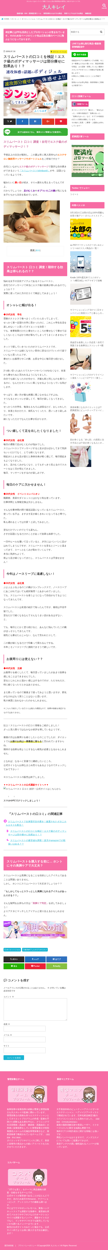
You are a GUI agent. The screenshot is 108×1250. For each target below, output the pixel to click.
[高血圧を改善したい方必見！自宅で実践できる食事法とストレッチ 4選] (80, 359)
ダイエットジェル (13, 950)
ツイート (74, 194)
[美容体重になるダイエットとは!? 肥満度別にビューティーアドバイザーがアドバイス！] (80, 423)
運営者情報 (9, 1246)
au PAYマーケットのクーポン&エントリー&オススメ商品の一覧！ (87, 246)
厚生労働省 (16, 1138)
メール (8, 1035)
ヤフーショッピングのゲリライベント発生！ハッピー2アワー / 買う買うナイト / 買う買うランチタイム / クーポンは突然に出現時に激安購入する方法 (87, 376)
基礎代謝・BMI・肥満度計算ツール (29, 13)
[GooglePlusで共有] (48, 121)
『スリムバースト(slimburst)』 (34, 170)
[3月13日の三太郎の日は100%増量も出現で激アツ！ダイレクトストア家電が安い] (80, 229)
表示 (38, 250)
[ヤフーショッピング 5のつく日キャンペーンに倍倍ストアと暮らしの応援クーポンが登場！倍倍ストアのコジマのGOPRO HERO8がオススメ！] (80, 326)
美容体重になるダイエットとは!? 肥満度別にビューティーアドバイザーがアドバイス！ (87, 409)
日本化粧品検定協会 (69, 1122)
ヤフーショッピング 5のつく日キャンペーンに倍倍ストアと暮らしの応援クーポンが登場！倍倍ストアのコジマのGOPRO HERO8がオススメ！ (87, 312)
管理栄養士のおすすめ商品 (52, 13)
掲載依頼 (88, 13)
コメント (9, 997)
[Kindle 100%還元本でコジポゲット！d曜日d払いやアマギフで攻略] (80, 294)
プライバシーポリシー (27, 1246)
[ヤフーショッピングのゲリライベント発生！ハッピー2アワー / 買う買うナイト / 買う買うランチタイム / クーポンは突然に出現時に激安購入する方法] (80, 391)
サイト (6, 1046)
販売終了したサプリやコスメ (36, 950)
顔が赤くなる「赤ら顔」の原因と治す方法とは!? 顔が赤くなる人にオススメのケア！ (87, 441)
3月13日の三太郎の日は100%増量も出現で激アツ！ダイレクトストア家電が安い (87, 214)
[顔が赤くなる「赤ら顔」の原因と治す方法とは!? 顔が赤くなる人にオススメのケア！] (80, 456)
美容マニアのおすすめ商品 (73, 13)
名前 (7, 1024)
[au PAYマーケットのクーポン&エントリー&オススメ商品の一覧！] (80, 261)
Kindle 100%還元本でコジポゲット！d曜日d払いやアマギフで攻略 (86, 279)
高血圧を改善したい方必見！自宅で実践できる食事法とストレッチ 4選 (87, 344)
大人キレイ (54, 7)
